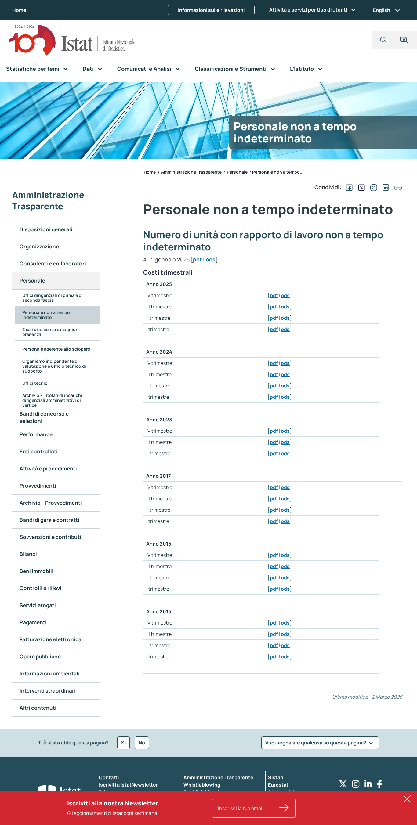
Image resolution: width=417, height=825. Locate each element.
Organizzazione (39, 246)
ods (211, 259)
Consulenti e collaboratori (53, 263)
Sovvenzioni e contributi (50, 536)
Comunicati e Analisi (144, 68)
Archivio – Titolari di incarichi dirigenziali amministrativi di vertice (52, 400)
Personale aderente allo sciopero (56, 349)
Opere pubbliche (40, 656)
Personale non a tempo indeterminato (46, 314)
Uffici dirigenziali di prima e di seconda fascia (52, 297)
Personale (32, 280)
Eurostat (278, 784)
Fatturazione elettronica (51, 639)
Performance (36, 434)
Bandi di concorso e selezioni (44, 417)
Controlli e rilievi (40, 588)
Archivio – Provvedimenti (51, 502)
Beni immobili (36, 571)
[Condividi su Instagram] (372, 187)
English (381, 10)
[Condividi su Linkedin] (384, 187)
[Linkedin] (368, 785)
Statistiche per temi (32, 68)
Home (19, 10)
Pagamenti (33, 622)
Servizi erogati (38, 605)
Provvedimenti (38, 485)
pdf (197, 259)
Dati (88, 68)
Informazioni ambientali (50, 673)
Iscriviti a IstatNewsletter (128, 784)
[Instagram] (356, 785)
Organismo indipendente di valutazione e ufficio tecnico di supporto (54, 366)
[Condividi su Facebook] (348, 187)
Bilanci (28, 553)
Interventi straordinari (48, 690)
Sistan (275, 777)
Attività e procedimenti (48, 468)
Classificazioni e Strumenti (231, 68)
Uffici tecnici (35, 383)
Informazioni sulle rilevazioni (211, 10)
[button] (383, 40)
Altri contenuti (38, 707)
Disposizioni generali (46, 229)
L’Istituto (302, 68)
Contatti (109, 777)
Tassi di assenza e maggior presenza (49, 331)
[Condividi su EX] (360, 187)
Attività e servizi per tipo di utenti (308, 9)
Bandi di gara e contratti (49, 519)
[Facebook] (380, 785)
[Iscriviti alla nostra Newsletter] (284, 808)
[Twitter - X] (343, 785)
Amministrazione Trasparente (218, 777)
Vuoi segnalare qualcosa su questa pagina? (316, 742)
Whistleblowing (201, 784)
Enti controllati (39, 451)
